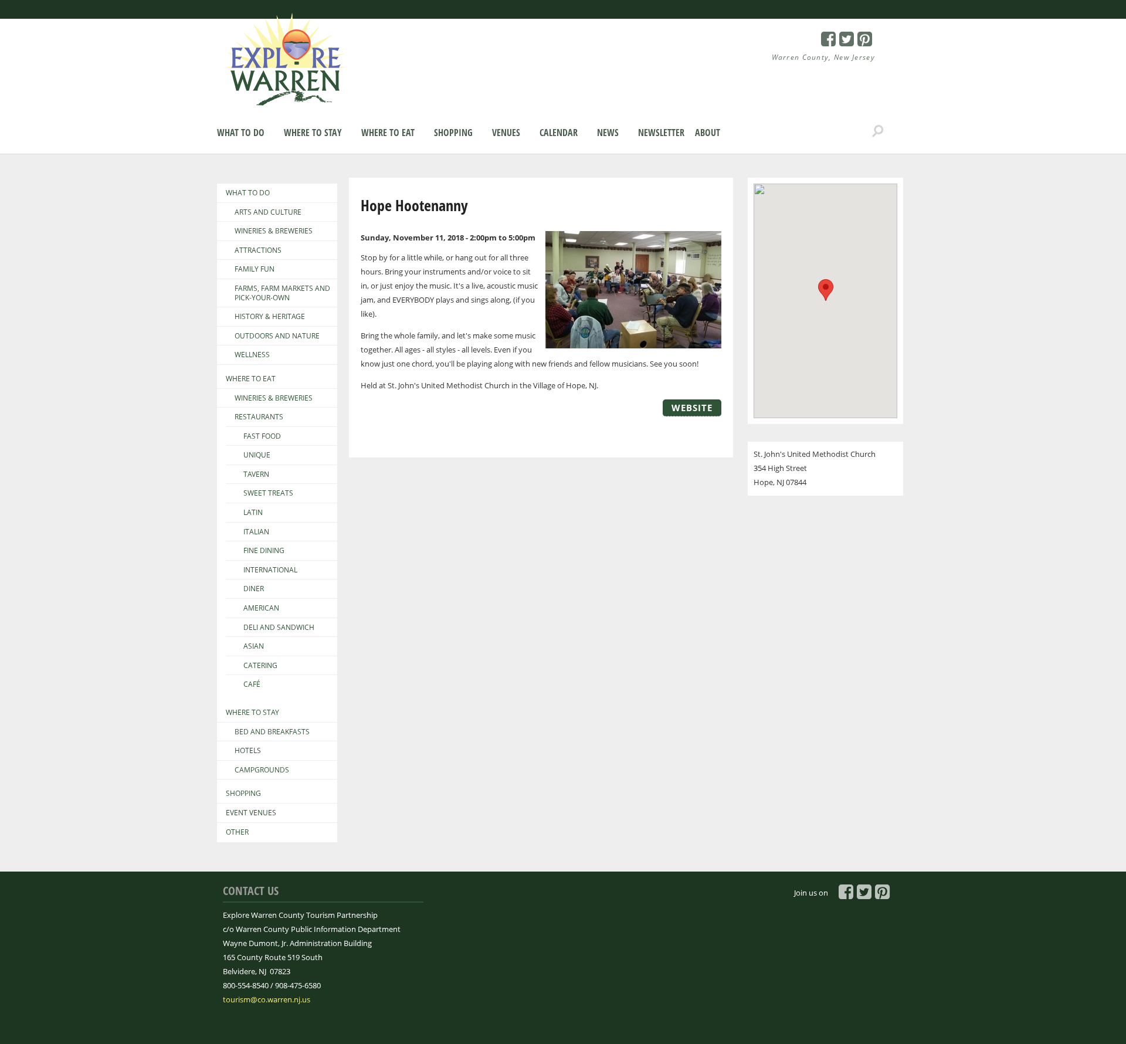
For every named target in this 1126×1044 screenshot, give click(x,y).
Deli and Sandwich (278, 627)
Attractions (258, 250)
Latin (253, 512)
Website (692, 407)
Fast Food (262, 436)
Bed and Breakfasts (272, 732)
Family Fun (254, 269)
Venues (506, 132)
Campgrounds (262, 770)
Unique (256, 455)
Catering (260, 665)
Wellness (252, 355)
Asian (253, 646)
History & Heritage (270, 316)
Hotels (248, 750)
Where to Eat (388, 132)
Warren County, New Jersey (824, 57)
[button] (825, 290)
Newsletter (661, 132)
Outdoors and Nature (277, 336)
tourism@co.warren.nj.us (266, 999)
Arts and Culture (268, 212)
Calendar (559, 132)
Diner (253, 589)
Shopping (453, 132)
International (270, 570)
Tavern (256, 474)
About (707, 132)
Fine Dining (263, 550)
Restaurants (259, 417)
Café (251, 684)
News (608, 132)
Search (877, 131)
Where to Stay (313, 132)
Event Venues (251, 813)
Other (237, 832)
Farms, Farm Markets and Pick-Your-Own (282, 293)
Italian (256, 532)
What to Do (240, 132)
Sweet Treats (268, 493)
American (261, 608)
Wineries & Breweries (274, 231)
